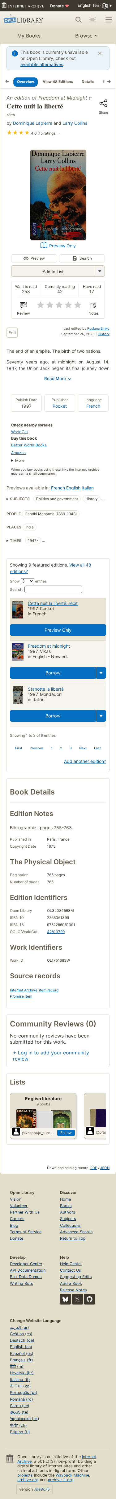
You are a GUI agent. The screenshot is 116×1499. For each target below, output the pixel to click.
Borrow (53, 672)
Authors (67, 1212)
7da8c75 (42, 1489)
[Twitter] (77, 1299)
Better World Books (29, 445)
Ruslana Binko (98, 328)
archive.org (28, 1479)
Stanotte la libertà (46, 689)
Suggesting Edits (76, 1276)
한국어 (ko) (20, 1386)
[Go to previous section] (7, 81)
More (19, 460)
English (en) (21, 1346)
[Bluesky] (65, 1299)
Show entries (28, 581)
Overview (25, 81)
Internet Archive (23, 990)
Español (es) (21, 1353)
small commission (42, 474)
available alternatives (41, 64)
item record (48, 990)
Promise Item (21, 996)
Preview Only (62, 245)
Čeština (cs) (21, 1334)
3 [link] (71, 748)
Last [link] (97, 748)
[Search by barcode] (92, 20)
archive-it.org (61, 1479)
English (73, 487)
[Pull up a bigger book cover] (58, 238)
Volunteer (19, 1205)
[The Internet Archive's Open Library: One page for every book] (25, 20)
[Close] (100, 53)
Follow (66, 1132)
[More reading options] (101, 673)
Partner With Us (25, 1212)
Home (65, 1199)
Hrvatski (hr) (22, 1373)
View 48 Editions (58, 81)
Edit (12, 332)
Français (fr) (21, 1360)
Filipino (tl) (20, 1432)
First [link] (18, 748)
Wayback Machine (72, 1475)
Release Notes (73, 1290)
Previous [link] (37, 748)
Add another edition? (85, 761)
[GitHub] (89, 1299)
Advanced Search (76, 1232)
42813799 (56, 931)
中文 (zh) (18, 1425)
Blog (14, 1225)
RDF (93, 1168)
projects (25, 1475)
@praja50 (104, 1132)
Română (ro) (21, 1399)
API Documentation (27, 1270)
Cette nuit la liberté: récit (53, 603)
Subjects (68, 1218)
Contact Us (70, 1270)
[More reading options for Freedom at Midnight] (100, 271)
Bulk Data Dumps (26, 1276)
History (104, 334)
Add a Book (71, 1283)
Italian (88, 487)
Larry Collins (74, 123)
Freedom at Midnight (62, 98)
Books (66, 1205)
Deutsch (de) (22, 1340)
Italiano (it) (20, 1379)
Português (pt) (23, 1392)
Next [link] (83, 748)
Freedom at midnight (49, 646)
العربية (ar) (19, 1327)
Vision (15, 1199)
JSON (105, 1168)
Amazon (18, 452)
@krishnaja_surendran (38, 1133)
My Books (29, 36)
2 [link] (61, 748)
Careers (17, 1218)
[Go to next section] (109, 81)
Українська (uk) (24, 1418)
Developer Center (26, 1264)
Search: (16, 589)
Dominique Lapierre (32, 123)
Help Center (71, 1264)
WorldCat (19, 432)
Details (88, 81)
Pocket (60, 406)
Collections (70, 1225)
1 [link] (52, 748)
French (93, 406)
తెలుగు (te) (19, 1412)
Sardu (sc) (19, 1405)
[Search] (78, 20)
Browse (83, 36)
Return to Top (73, 1238)
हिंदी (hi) (17, 1366)
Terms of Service (25, 1232)
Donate (59, 5)
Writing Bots (21, 1283)
